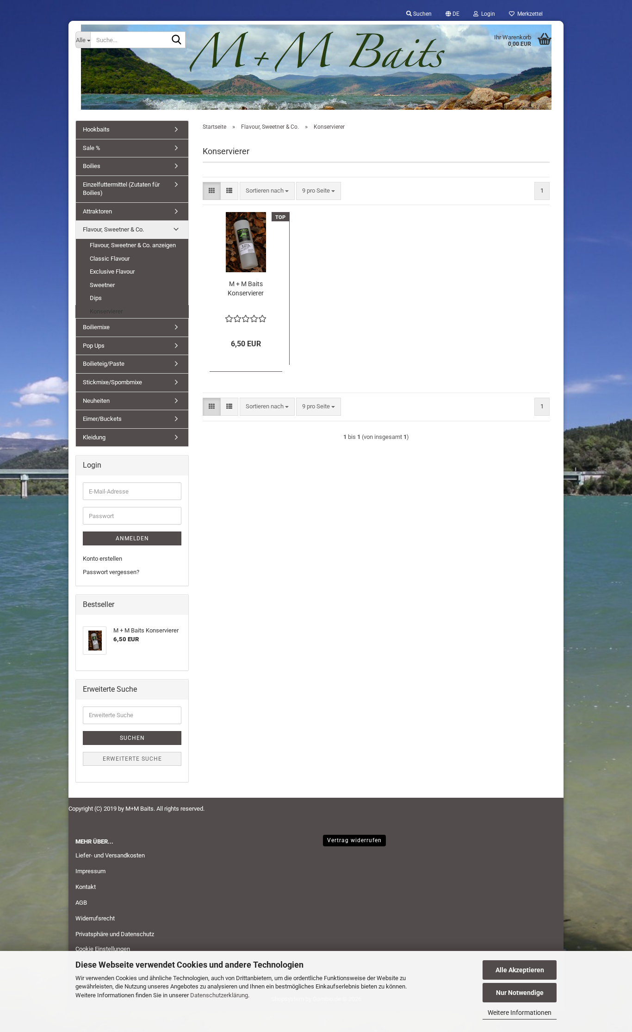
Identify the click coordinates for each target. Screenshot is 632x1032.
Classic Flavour (110, 258)
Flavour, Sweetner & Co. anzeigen (133, 245)
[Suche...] (177, 40)
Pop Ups (94, 345)
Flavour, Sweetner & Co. (113, 229)
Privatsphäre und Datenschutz (114, 934)
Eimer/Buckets (102, 418)
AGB (81, 902)
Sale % (91, 147)
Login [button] (486, 14)
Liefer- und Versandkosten (110, 855)
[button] (452, 14)
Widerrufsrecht (95, 918)
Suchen (132, 738)
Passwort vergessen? (111, 572)
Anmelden (132, 538)
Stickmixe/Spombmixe (112, 382)
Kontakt (85, 886)
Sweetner (102, 284)
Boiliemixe (96, 327)
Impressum (90, 871)
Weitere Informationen (519, 1012)
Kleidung (94, 437)
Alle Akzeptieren (520, 970)
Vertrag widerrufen (354, 840)
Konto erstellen (102, 558)
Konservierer (106, 311)
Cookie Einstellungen (102, 948)
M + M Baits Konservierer (246, 288)
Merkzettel (528, 14)
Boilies (91, 166)
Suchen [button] (422, 14)
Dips (96, 297)
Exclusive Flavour (112, 271)
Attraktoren (97, 211)
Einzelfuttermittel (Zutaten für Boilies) (121, 189)
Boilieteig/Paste (103, 363)
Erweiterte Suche (132, 759)
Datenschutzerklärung (219, 995)
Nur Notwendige (520, 992)
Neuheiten (96, 400)
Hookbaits (96, 129)
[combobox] (267, 191)
